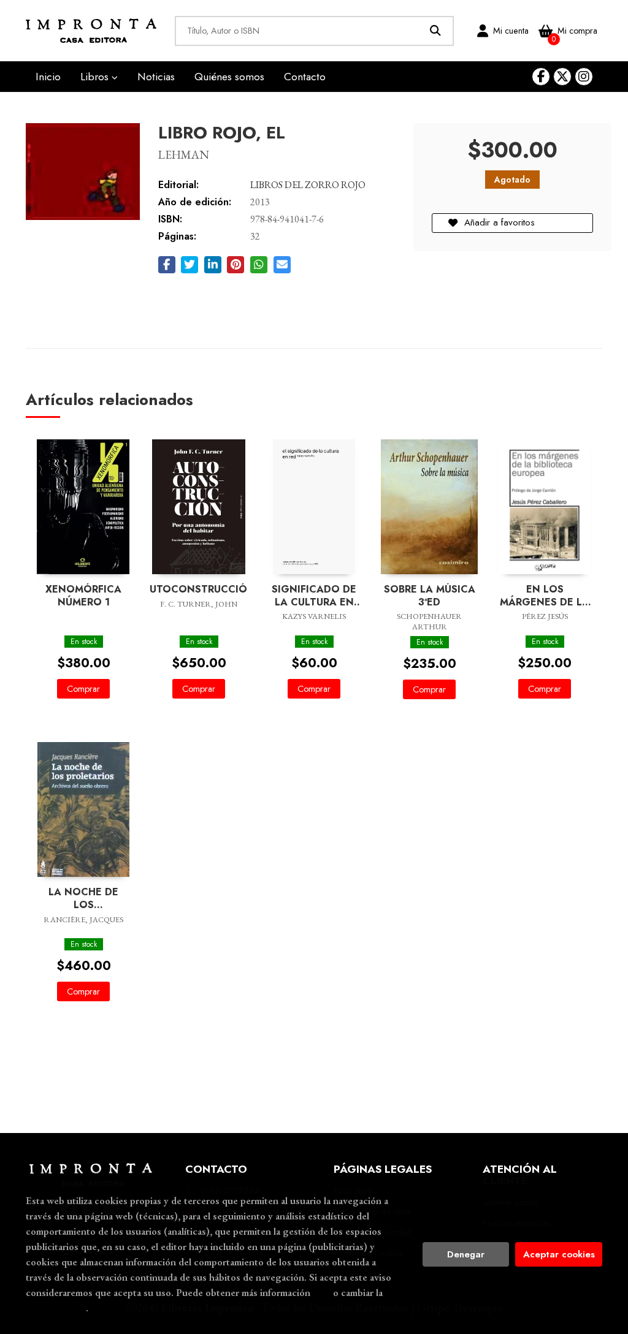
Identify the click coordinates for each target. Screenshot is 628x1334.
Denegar (465, 1254)
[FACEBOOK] (541, 76)
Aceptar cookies (559, 1254)
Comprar (83, 689)
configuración (56, 1307)
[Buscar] (436, 31)
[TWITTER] (562, 76)
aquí (322, 1292)
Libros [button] (96, 77)
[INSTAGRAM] (584, 76)
